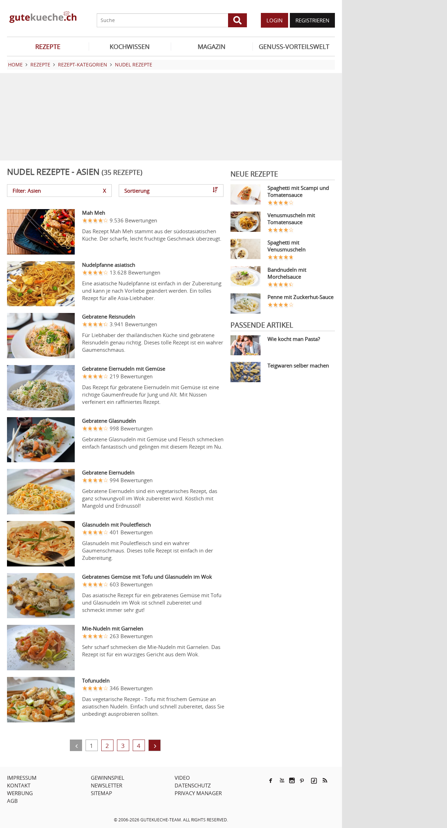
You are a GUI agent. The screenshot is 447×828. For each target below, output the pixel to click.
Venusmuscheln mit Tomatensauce (291, 219)
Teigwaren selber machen (298, 365)
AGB (12, 800)
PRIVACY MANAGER (198, 793)
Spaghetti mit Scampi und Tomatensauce (298, 191)
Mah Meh (93, 212)
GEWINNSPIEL (107, 777)
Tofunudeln (96, 680)
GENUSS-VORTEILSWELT (294, 46)
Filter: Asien (59, 190)
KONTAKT (18, 785)
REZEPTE (47, 46)
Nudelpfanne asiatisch (108, 264)
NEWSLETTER (106, 785)
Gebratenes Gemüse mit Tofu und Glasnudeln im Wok (147, 576)
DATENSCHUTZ (193, 785)
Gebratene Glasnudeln (109, 420)
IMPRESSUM (22, 777)
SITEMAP (101, 793)
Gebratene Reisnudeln (108, 316)
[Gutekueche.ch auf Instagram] (292, 780)
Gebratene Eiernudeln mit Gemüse (123, 368)
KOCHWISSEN (130, 46)
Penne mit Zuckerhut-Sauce (301, 296)
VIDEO (182, 777)
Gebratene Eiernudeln (108, 472)
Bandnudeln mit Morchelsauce (287, 273)
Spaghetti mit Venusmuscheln (287, 246)
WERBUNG (20, 793)
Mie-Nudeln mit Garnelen (112, 628)
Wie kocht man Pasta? (294, 338)
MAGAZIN (212, 46)
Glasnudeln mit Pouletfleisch (116, 524)
